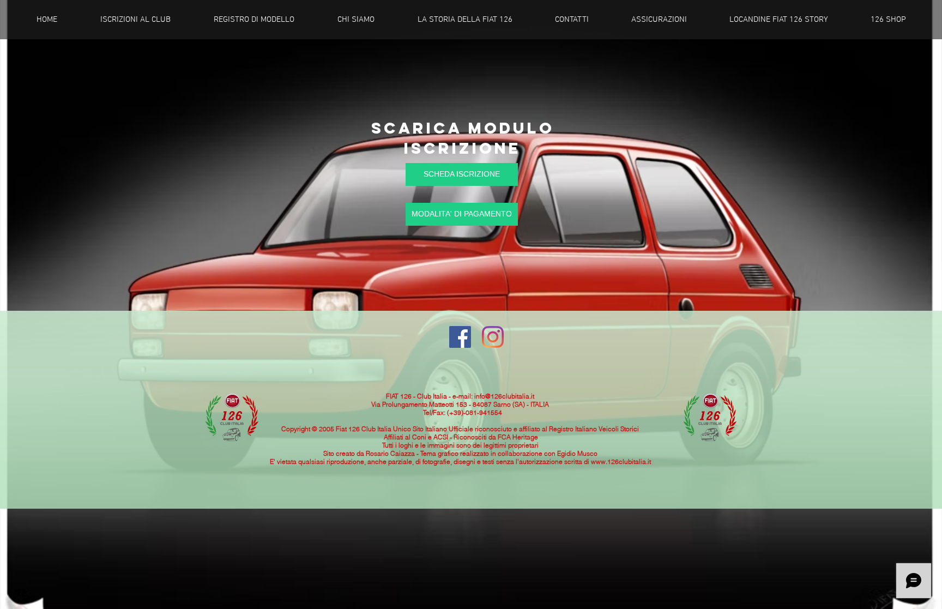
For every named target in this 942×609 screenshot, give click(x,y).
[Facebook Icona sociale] (460, 337)
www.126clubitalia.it (621, 461)
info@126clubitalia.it (504, 396)
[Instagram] (493, 337)
